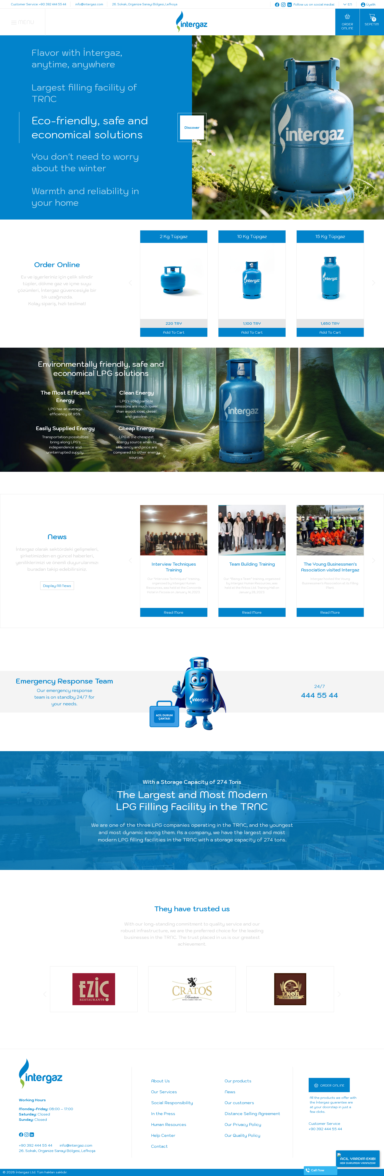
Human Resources (168, 1124)
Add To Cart (173, 332)
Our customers (239, 1102)
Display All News (57, 585)
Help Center (163, 1135)
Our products (238, 1080)
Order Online (332, 1085)
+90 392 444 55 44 (325, 1129)
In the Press (163, 1113)
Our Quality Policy (242, 1135)
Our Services (164, 1091)
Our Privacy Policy (243, 1124)
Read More (173, 612)
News (230, 1091)
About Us (160, 1080)
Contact (159, 1146)
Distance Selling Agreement (252, 1113)
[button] (130, 283)
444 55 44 (319, 695)
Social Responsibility (172, 1102)
